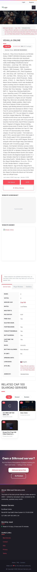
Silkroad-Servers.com (24, 569)
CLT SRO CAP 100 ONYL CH (10, 515)
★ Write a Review (18, 188)
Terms (5, 553)
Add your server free (19, 470)
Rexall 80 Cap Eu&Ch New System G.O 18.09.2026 (17, 512)
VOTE (27, 182)
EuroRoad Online (6, 509)
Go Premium (19, 476)
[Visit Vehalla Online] (18, 210)
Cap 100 (17, 28)
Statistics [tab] (29, 286)
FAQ (4, 545)
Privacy (5, 549)
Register (31, 2)
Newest (17, 397)
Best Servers (7, 538)
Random (26, 397)
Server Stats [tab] (7, 286)
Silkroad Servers (8, 28)
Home (14, 562)
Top (9, 397)
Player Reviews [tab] (18, 286)
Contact (5, 542)
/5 (22, 46)
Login (23, 2)
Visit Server (11, 182)
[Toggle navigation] (34, 7)
